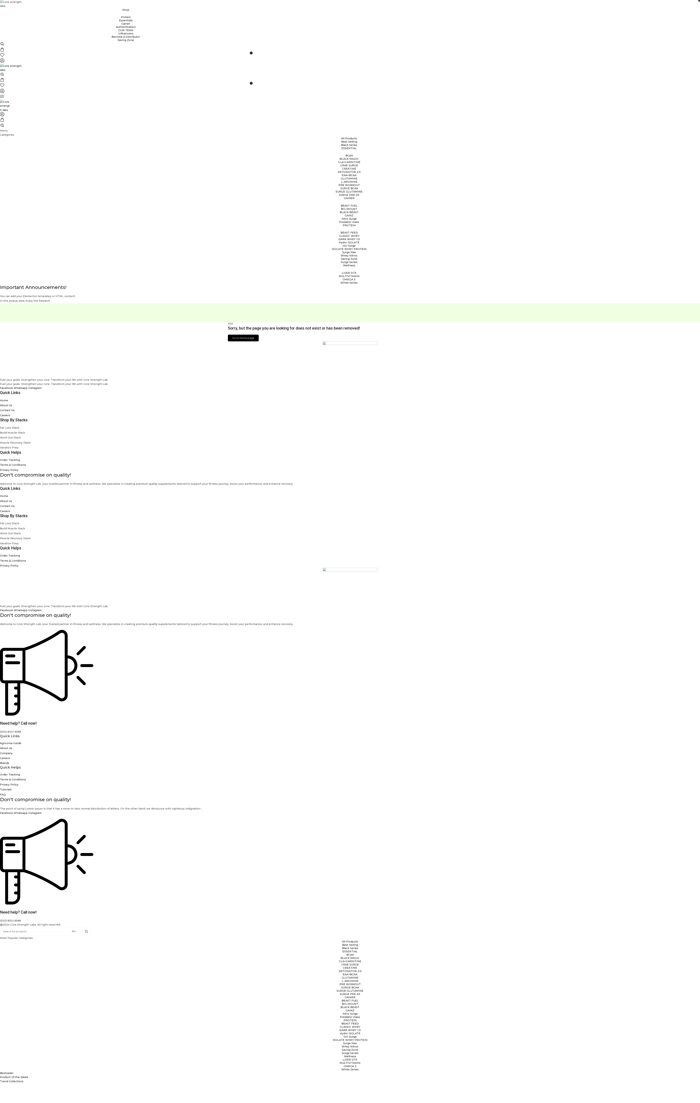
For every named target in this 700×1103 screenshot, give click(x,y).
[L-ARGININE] (349, 181)
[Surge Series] (349, 262)
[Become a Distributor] (126, 36)
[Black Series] (349, 145)
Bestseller (6, 1073)
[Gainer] (126, 23)
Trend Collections (12, 1081)
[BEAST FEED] (349, 232)
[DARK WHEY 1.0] (349, 239)
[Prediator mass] (349, 222)
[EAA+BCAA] (349, 175)
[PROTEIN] (350, 1020)
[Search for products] (86, 931)
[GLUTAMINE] (349, 178)
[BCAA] (349, 155)
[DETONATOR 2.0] (349, 172)
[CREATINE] (349, 168)
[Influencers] (126, 33)
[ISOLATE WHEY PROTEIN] (349, 249)
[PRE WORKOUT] (349, 185)
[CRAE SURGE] (349, 165)
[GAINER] (350, 997)
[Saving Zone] (126, 40)
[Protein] (126, 17)
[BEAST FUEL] (349, 205)
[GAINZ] (349, 215)
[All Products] (349, 138)
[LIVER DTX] (349, 273)
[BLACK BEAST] (349, 212)
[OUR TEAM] (126, 30)
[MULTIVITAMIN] (349, 276)
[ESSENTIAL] (350, 951)
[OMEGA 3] (349, 279)
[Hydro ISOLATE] (349, 242)
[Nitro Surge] (349, 218)
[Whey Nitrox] (349, 255)
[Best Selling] (349, 141)
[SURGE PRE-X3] (349, 195)
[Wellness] (350, 1056)
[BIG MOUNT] (349, 209)
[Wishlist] (126, 55)
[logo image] (11, 3)
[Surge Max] (349, 252)
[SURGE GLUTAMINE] (349, 191)
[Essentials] (126, 20)
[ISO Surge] (349, 245)
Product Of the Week (14, 1077)
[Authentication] (126, 27)
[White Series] (349, 282)
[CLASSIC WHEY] (349, 236)
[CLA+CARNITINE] (349, 162)
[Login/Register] (2, 61)
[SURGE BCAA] (349, 188)
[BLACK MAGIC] (349, 158)
